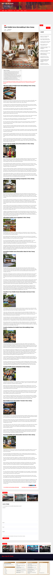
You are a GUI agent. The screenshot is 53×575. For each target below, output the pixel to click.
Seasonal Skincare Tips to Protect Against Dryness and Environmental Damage (45, 54)
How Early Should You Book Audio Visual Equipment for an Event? (20, 567)
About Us (5, 568)
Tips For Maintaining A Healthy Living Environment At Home (31, 571)
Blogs (25, 10)
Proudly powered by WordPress (22, 559)
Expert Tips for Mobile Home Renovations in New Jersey (11, 72)
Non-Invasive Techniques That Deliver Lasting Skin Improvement (20, 565)
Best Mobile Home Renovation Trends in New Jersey (11, 78)
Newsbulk (29, 559)
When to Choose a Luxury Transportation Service (45, 548)
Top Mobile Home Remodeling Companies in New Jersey (11, 73)
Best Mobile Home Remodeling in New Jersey (19, 82)
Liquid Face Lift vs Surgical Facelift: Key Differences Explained (20, 572)
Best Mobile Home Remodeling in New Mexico (25, 81)
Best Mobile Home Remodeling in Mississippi (11, 487)
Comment (4, 507)
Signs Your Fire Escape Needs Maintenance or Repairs (8, 548)
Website (4, 531)
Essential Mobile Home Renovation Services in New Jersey (12, 79)
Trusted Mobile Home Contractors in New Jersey (10, 77)
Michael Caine (9, 29)
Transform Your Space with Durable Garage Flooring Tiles (32, 572)
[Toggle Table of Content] (20, 70)
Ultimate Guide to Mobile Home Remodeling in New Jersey (11, 71)
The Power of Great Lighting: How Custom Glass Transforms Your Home (32, 565)
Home (6, 10)
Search (41, 25)
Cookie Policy (6, 573)
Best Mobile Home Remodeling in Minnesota (29, 487)
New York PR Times (7, 3)
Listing (18, 10)
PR (14, 10)
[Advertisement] (26, 17)
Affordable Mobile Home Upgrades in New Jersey (10, 74)
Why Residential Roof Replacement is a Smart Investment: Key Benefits (32, 567)
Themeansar (32, 559)
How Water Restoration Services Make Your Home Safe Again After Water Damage (32, 569)
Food (39, 571)
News (22, 10)
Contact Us (10, 10)
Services (39, 566)
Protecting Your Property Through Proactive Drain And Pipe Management (45, 48)
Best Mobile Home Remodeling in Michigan (13, 81)
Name (4, 522)
